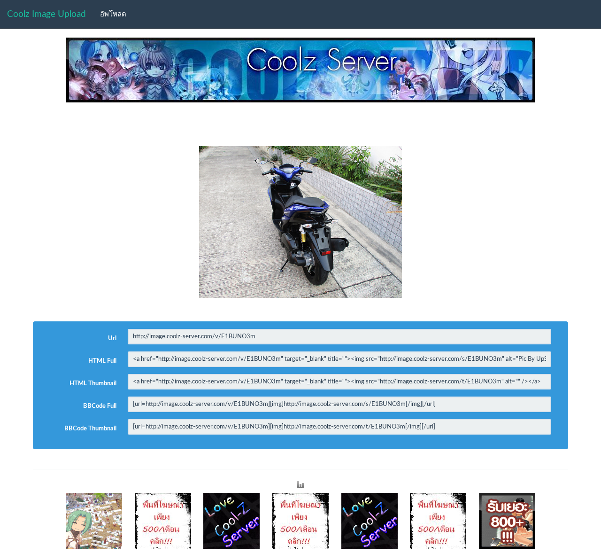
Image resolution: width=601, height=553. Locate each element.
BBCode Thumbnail (90, 429)
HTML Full (102, 361)
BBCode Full (99, 406)
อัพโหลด (113, 14)
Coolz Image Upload (46, 14)
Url (112, 338)
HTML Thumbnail (92, 384)
